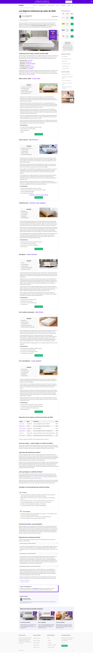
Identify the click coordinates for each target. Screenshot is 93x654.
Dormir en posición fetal (66, 80)
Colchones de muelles (25, 581)
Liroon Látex (30, 60)
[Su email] (67, 643)
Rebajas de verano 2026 (66, 74)
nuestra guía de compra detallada (28, 74)
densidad (29, 526)
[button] (92, 1)
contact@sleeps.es (35, 588)
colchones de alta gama (31, 456)
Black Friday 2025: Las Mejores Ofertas (67, 77)
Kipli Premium (28, 62)
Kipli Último (32, 66)
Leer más (30, 602)
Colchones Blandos (60, 622)
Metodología (55, 16)
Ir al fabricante (32, 194)
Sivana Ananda (27, 65)
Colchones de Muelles (25, 622)
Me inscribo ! (64, 645)
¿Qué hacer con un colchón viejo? (67, 83)
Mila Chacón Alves (29, 15)
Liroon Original (30, 68)
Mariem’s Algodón (22, 428)
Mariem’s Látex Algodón (30, 63)
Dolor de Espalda (42, 622)
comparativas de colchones (52, 57)
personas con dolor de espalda (35, 476)
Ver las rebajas (68, 1)
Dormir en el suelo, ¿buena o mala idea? (67, 87)
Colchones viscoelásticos (25, 580)
